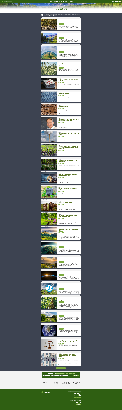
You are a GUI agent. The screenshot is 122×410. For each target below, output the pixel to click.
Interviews (56, 382)
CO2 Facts (113, 1)
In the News (56, 381)
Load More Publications (61, 368)
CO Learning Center (71, 1)
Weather (76, 385)
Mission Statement (46, 382)
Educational (56, 384)
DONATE (120, 1)
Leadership (46, 380)
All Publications (47, 14)
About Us (51, 1)
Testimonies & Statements (48, 15)
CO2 (76, 384)
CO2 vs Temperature (76, 382)
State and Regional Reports (75, 14)
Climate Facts (76, 380)
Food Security (76, 383)
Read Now (61, 24)
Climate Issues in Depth (54, 14)
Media (57, 1)
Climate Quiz (116, 1)
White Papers (54, 15)
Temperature (76, 381)
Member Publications (60, 14)
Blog (59, 1)
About (46, 381)
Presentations (56, 383)
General (56, 385)
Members (55, 1)
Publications (66, 1)
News (61, 1)
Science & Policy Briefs (68, 14)
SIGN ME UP (76, 375)
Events (63, 1)
